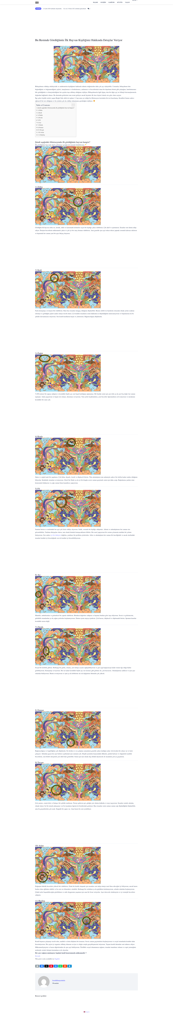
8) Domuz (40, 127)
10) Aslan (41, 132)
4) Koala (40, 118)
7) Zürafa (40, 125)
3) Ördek (40, 115)
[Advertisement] (86, 23)
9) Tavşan (41, 130)
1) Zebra (39, 110)
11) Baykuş (41, 135)
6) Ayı (39, 123)
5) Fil (39, 120)
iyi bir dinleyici (56, 535)
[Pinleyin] (51, 966)
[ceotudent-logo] (37, 2)
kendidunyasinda (58, 980)
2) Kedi (39, 113)
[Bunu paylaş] (42, 966)
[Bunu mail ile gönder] (37, 966)
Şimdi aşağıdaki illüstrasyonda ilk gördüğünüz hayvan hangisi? (55, 108)
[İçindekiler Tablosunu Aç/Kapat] (72, 104)
